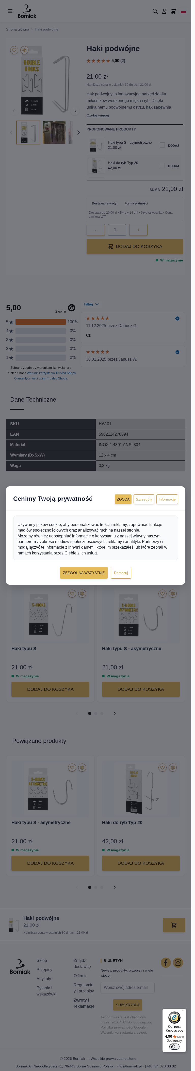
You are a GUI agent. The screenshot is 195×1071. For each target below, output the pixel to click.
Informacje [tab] (167, 499)
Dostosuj (121, 573)
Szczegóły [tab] (144, 499)
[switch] (174, 1047)
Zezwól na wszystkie (84, 573)
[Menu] (183, 1012)
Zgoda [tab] (123, 499)
